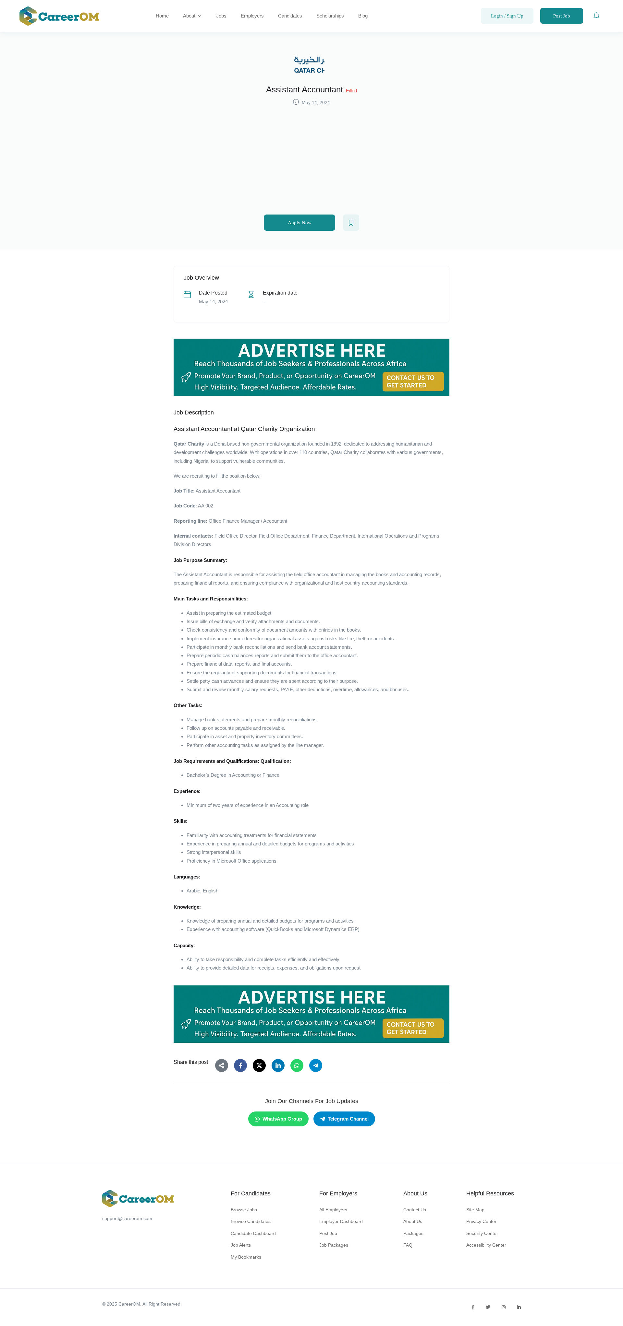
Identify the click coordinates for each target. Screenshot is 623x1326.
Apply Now (300, 222)
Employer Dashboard (341, 1221)
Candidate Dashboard (253, 1233)
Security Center (482, 1233)
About (190, 15)
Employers (252, 15)
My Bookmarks (246, 1257)
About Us (412, 1221)
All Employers (333, 1209)
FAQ (407, 1245)
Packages (413, 1233)
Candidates (290, 15)
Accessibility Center (486, 1245)
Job (178, 491)
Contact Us (414, 1209)
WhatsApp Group (282, 1119)
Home (162, 15)
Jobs (221, 15)
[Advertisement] (311, 155)
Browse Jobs (244, 1209)
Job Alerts (241, 1245)
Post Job (561, 15)
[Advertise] (311, 367)
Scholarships (330, 15)
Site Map (475, 1209)
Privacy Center (481, 1221)
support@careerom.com (127, 1218)
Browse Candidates (251, 1221)
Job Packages (333, 1245)
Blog (363, 15)
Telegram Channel (348, 1119)
